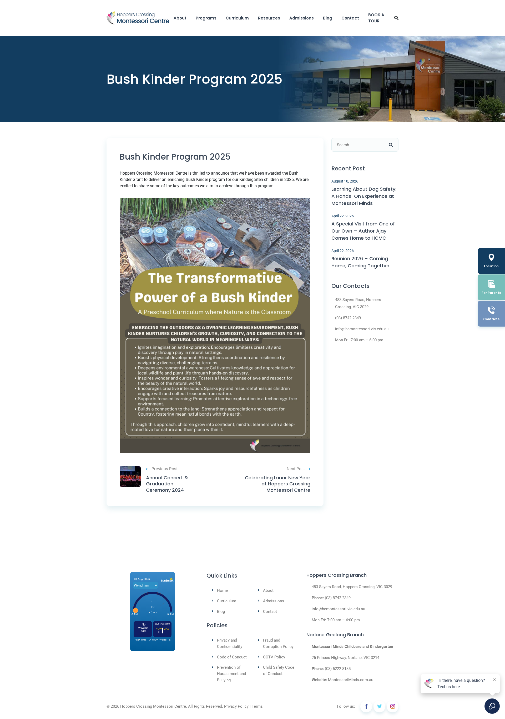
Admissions (301, 18)
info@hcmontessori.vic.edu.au (361, 329)
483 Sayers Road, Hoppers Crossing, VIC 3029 (358, 303)
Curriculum (237, 18)
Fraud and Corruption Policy (278, 643)
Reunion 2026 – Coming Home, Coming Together (360, 262)
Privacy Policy (236, 706)
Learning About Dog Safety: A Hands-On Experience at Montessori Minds (363, 196)
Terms (257, 706)
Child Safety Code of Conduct (278, 670)
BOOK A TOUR (376, 18)
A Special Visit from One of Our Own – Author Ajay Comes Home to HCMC (363, 230)
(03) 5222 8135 (338, 668)
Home (222, 590)
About (180, 18)
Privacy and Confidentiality (229, 643)
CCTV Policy (274, 657)
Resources (269, 18)
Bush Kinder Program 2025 (175, 156)
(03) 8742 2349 (348, 318)
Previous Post (165, 468)
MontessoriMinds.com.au (350, 679)
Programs (206, 18)
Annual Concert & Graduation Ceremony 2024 (167, 484)
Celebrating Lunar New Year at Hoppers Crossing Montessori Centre (277, 484)
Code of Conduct (232, 657)
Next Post (296, 468)
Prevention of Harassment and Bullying (231, 673)
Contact (350, 18)
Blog (327, 18)
